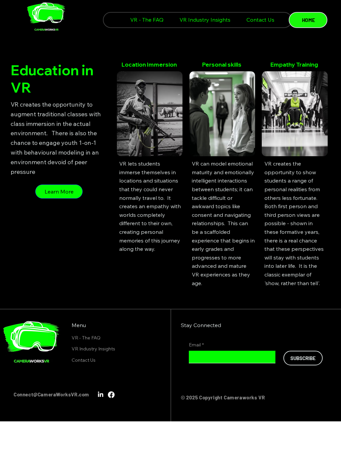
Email (196, 345)
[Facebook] (111, 394)
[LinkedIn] (100, 394)
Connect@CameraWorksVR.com (51, 394)
